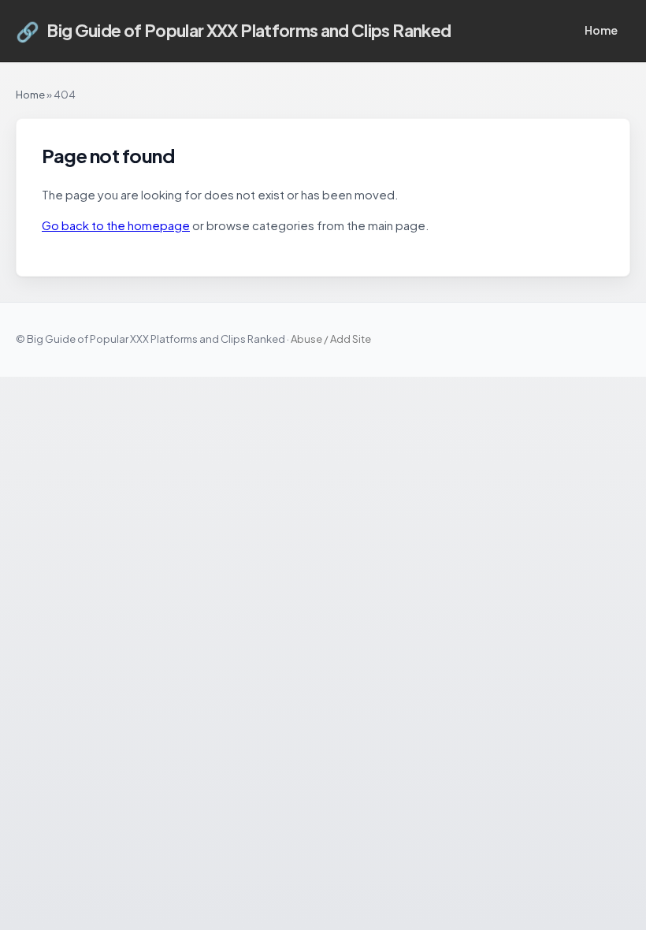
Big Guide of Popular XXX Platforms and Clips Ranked (233, 31)
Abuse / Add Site (331, 339)
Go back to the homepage (116, 225)
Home (601, 30)
